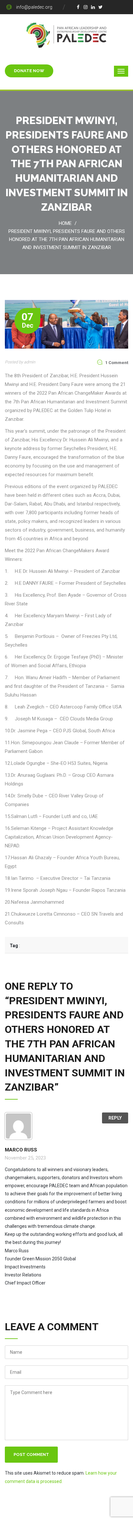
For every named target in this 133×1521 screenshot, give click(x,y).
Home (66, 223)
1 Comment (116, 362)
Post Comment (31, 1454)
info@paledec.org (34, 7)
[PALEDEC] (66, 34)
